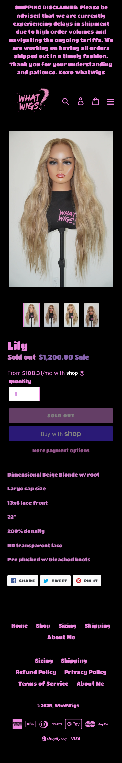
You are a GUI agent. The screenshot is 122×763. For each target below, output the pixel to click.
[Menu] (110, 101)
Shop (43, 625)
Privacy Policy (85, 672)
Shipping (98, 625)
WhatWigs (67, 705)
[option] (31, 315)
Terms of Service (43, 683)
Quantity (20, 381)
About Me (61, 637)
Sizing (68, 625)
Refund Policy (36, 672)
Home (19, 625)
